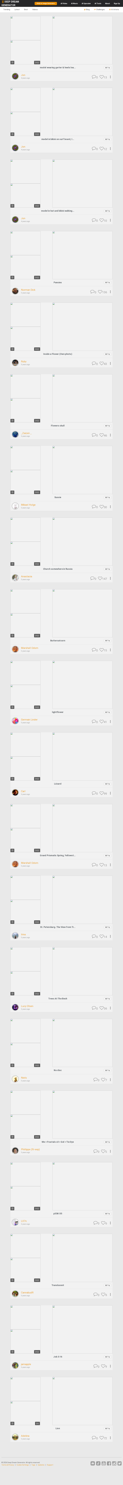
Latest (17, 9)
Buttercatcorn (57, 640)
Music (74, 3)
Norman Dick (28, 289)
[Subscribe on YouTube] (104, 1463)
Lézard (57, 783)
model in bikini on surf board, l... (57, 139)
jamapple (26, 1364)
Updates (41, 1465)
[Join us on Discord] (93, 1463)
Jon (23, 75)
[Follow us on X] (119, 1463)
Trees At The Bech (57, 998)
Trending (6, 9)
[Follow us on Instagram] (114, 1463)
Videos (35, 9)
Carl (23, 791)
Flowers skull (58, 425)
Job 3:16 (57, 1356)
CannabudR (27, 1292)
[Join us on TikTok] (98, 1463)
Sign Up (117, 3)
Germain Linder (29, 719)
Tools (98, 3)
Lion (58, 1428)
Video (64, 3)
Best (26, 9)
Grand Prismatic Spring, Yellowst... (58, 855)
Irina (23, 934)
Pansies (58, 282)
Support (50, 1465)
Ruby (23, 361)
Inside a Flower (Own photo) (57, 354)
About (107, 3)
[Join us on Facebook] (109, 1463)
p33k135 (57, 1213)
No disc (58, 1070)
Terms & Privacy (7, 1465)
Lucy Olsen (27, 1006)
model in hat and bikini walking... (57, 211)
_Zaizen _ (26, 433)
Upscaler (86, 3)
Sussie (57, 497)
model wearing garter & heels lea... (58, 67)
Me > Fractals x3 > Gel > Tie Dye (58, 1142)
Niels (24, 1077)
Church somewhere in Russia (57, 569)
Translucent (58, 1285)
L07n (24, 1221)
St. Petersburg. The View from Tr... (58, 927)
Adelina (25, 1435)
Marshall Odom (29, 648)
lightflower (57, 712)
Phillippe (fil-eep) (30, 1149)
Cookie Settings (23, 1465)
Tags (33, 1465)
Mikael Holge (28, 504)
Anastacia (26, 576)
